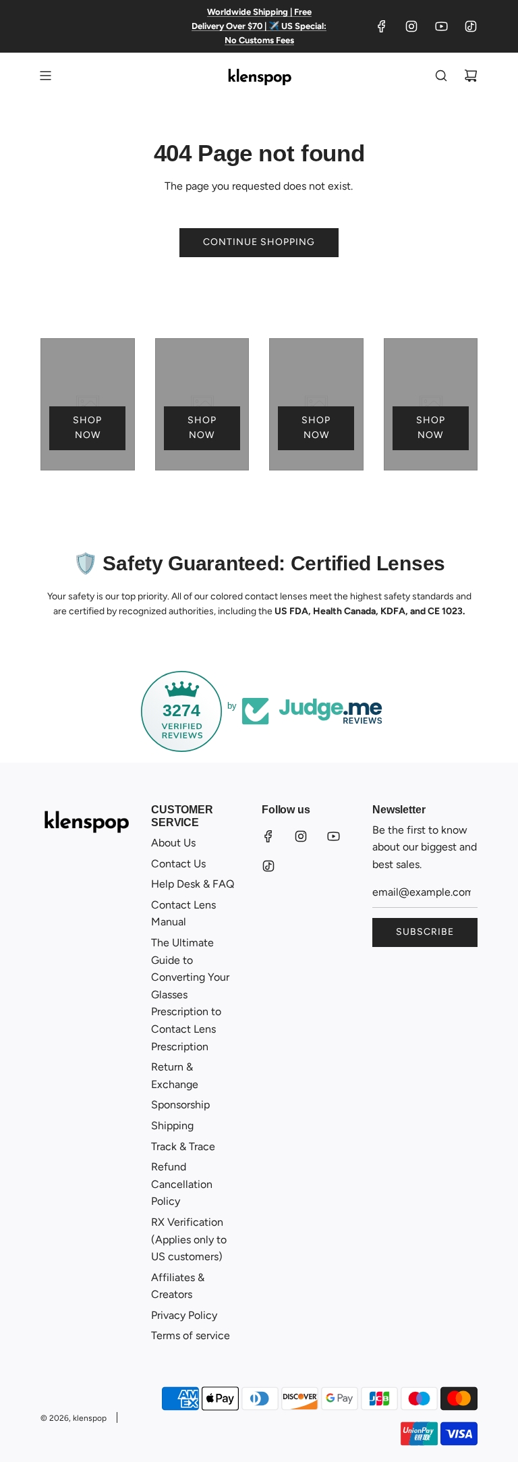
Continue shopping (259, 242)
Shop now (87, 427)
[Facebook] (382, 26)
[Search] (441, 75)
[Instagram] (411, 26)
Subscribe (425, 932)
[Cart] (471, 75)
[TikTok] (471, 26)
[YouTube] (441, 26)
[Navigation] (45, 75)
